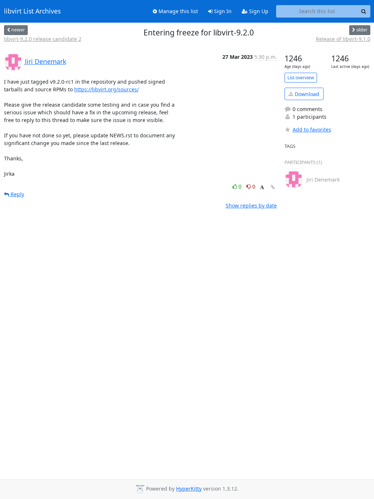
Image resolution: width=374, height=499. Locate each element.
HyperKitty (189, 488)
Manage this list (177, 11)
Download (306, 94)
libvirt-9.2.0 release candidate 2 (42, 38)
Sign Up (258, 11)
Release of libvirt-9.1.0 (343, 38)
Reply (16, 194)
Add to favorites (312, 129)
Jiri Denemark (45, 61)
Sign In (222, 11)
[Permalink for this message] (273, 187)
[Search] (363, 11)
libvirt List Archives (32, 11)
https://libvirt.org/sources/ (106, 89)
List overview (300, 78)
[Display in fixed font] (262, 188)
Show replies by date (251, 205)
